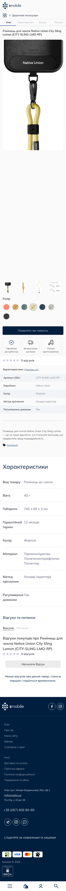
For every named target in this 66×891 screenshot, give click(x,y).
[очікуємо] (15, 307)
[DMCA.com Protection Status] (33, 871)
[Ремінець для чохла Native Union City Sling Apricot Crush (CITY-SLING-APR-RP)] (6, 307)
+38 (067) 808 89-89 (19, 810)
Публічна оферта (14, 768)
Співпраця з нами (14, 747)
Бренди (8, 741)
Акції (7, 757)
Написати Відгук (33, 664)
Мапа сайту (11, 735)
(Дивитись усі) (31, 369)
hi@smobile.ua (12, 795)
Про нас (9, 730)
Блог (7, 724)
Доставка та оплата (15, 763)
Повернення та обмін (16, 780)
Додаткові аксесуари (25, 15)
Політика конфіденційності (19, 774)
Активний (12, 445)
